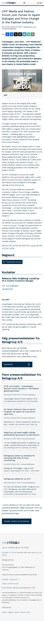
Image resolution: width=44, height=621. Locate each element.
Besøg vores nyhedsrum (16, 521)
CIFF (38, 304)
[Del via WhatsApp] (28, 34)
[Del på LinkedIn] (11, 34)
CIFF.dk (13, 225)
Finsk (28, 612)
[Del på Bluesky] (24, 34)
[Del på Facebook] (7, 34)
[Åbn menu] (25, 2)
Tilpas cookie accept (10, 584)
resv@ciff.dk (7, 289)
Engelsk (10, 612)
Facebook (13, 579)
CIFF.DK (5, 248)
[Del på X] (16, 34)
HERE (33, 246)
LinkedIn (5, 579)
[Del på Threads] (20, 34)
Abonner (8, 364)
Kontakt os (6, 552)
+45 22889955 (12, 286)
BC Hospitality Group (12, 262)
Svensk (22, 612)
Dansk (4, 612)
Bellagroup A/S (30, 27)
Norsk (16, 612)
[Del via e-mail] (33, 34)
